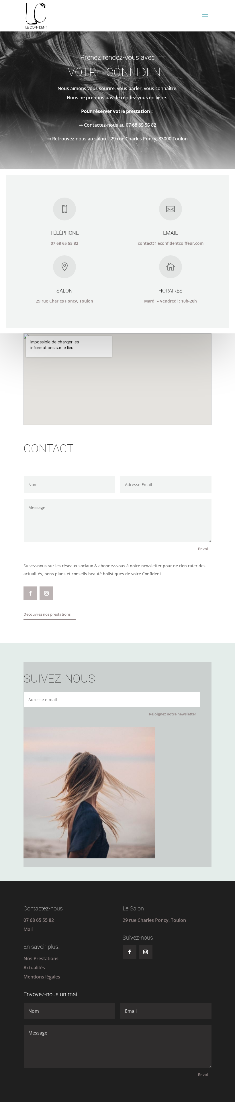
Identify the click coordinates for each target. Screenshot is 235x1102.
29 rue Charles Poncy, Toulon (154, 920)
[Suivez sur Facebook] (30, 593)
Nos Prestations (40, 958)
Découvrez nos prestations (46, 614)
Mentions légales (41, 977)
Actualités (34, 967)
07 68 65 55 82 (38, 920)
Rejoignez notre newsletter (172, 714)
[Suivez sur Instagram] (46, 593)
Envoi (203, 549)
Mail (28, 929)
